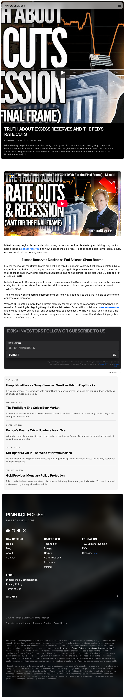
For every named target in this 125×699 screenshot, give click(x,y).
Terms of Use (104, 364)
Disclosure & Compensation (100, 648)
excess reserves (30, 248)
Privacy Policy (78, 648)
